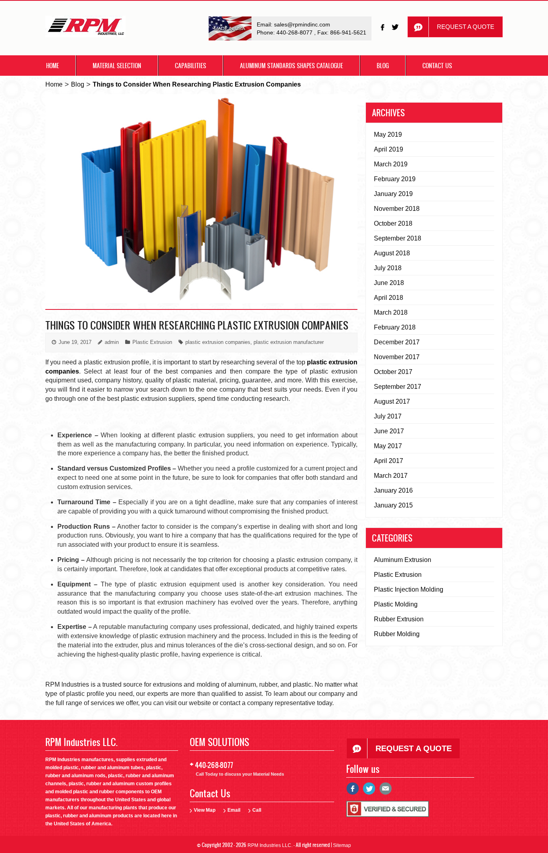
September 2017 (397, 386)
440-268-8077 (295, 32)
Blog (383, 65)
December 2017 (397, 342)
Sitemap (342, 845)
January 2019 (393, 193)
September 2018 (397, 238)
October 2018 (393, 223)
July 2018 (388, 268)
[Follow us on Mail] (385, 791)
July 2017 (388, 416)
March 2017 (391, 475)
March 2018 (391, 312)
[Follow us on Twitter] (396, 27)
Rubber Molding (397, 634)
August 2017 (392, 401)
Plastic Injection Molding (408, 589)
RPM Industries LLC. (270, 845)
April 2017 (388, 460)
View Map (204, 810)
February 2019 (395, 179)
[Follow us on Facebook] (383, 27)
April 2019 (388, 149)
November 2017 (397, 357)
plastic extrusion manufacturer (289, 342)
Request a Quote (465, 26)
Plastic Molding (396, 604)
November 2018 (397, 208)
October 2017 (393, 371)
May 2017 (388, 446)
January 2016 (393, 490)
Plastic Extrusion (152, 342)
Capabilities (190, 65)
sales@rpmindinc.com (302, 24)
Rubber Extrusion (399, 619)
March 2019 (391, 164)
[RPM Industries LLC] (85, 29)
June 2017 (389, 431)
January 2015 (393, 505)
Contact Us (437, 65)
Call (256, 810)
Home (52, 65)
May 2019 (388, 134)
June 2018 (389, 282)
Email (233, 810)
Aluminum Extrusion (402, 559)
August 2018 (392, 253)
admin (112, 342)
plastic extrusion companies (217, 342)
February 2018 (395, 327)
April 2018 (388, 297)
